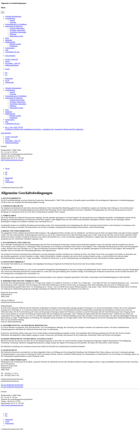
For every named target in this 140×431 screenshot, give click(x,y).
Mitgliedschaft (10, 42)
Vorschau (13, 22)
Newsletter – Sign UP (12, 63)
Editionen (13, 34)
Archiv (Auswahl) (11, 59)
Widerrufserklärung (12, 65)
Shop (7, 38)
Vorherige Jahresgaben (17, 30)
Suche (7, 69)
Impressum (9, 78)
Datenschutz (9, 82)
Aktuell (12, 20)
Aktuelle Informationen (13, 16)
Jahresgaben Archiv (16, 36)
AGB (7, 80)
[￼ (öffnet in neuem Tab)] (2, 165)
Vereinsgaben (10, 48)
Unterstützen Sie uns (12, 52)
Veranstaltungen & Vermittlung (16, 24)
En (6, 75)
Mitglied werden (15, 44)
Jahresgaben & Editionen (14, 26)
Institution (8, 40)
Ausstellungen (10, 18)
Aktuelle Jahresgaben (17, 28)
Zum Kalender (10, 56)
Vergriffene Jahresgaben (18, 32)
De (6, 73)
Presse (7, 61)
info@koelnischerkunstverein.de (12, 160)
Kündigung (14, 46)
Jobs (6, 50)
